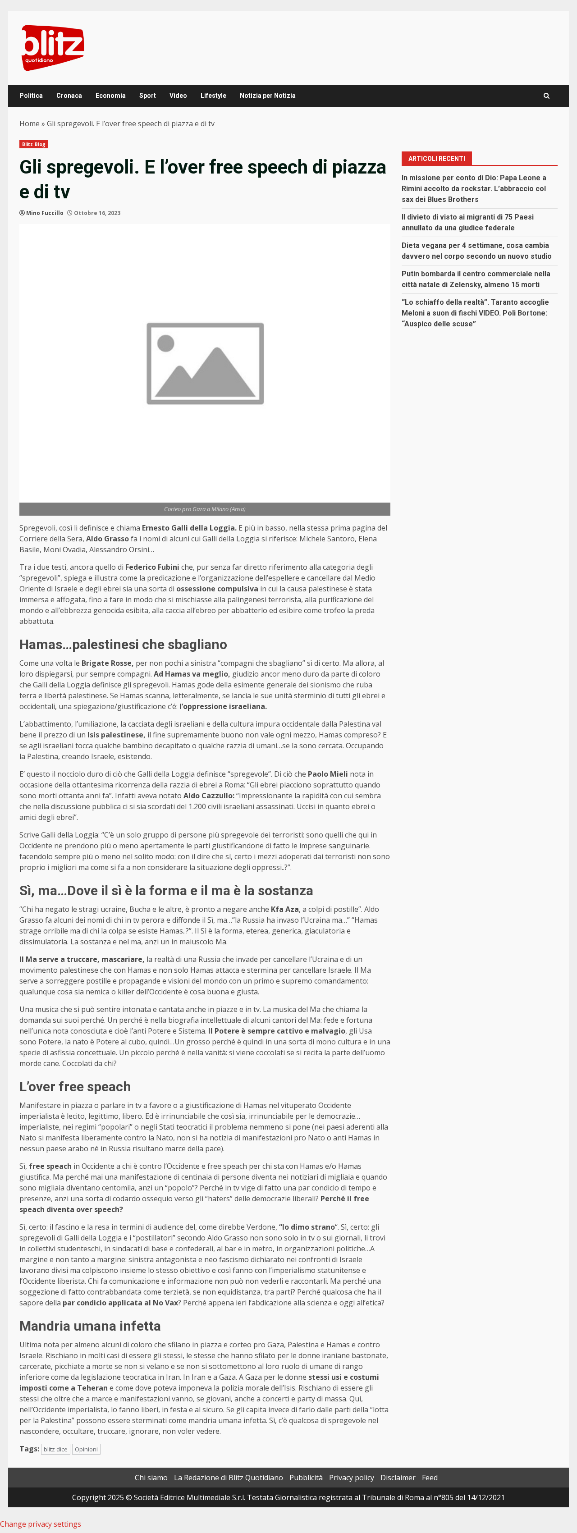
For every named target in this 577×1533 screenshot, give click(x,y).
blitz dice (56, 1449)
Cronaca (69, 95)
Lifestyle (213, 95)
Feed (430, 1478)
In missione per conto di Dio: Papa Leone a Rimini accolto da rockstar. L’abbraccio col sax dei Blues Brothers (474, 189)
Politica (31, 95)
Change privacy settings (40, 1524)
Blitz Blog (34, 144)
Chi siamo (151, 1478)
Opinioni (86, 1449)
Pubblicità (306, 1478)
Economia (111, 95)
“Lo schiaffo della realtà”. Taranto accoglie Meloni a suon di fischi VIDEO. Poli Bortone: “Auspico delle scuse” (475, 313)
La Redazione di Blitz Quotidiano (228, 1478)
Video (178, 95)
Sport (147, 95)
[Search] (547, 96)
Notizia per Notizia (268, 95)
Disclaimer (398, 1478)
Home (29, 123)
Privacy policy (351, 1478)
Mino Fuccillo (45, 213)
